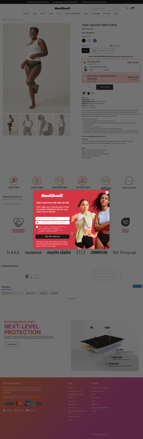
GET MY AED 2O (52, 236)
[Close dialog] (107, 192)
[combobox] (38, 222)
